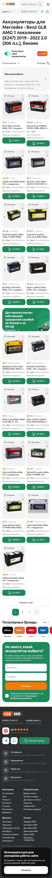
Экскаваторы (8, 837)
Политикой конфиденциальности (23, 697)
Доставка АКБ (30, 828)
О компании (8, 793)
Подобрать (26, 686)
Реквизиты (7, 809)
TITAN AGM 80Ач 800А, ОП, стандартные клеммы (13, 579)
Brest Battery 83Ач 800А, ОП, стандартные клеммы (13, 127)
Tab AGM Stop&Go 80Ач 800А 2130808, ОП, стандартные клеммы (38, 473)
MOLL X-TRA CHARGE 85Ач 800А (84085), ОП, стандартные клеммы (38, 420)
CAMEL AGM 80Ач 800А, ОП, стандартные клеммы (13, 183)
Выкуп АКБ (29, 834)
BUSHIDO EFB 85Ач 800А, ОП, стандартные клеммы (13, 288)
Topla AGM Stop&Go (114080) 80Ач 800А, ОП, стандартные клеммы (12, 526)
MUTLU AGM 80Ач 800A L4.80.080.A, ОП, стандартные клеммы (13, 420)
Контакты (6, 803)
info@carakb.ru (33, 720)
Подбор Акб (29, 806)
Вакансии (6, 812)
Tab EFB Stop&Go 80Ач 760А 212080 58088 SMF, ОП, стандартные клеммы (13, 235)
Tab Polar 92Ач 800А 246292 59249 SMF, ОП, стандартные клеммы (38, 183)
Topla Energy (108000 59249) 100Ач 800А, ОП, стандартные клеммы (38, 127)
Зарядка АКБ (30, 821)
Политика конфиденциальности (17, 846)
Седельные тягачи (11, 828)
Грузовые (6, 825)
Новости (6, 800)
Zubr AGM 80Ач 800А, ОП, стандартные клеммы (12, 473)
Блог (4, 796)
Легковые (7, 821)
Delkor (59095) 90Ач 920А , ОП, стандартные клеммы (38, 288)
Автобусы (7, 831)
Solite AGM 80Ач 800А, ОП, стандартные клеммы (37, 526)
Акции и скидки (31, 796)
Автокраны (7, 841)
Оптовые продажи (32, 809)
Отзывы (6, 806)
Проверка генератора (29, 838)
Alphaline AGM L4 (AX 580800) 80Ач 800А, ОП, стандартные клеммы (13, 367)
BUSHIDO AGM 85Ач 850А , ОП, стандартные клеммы (38, 367)
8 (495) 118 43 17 (29, 11)
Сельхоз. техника (10, 834)
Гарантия (28, 803)
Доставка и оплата (32, 800)
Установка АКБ (30, 825)
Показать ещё (26, 602)
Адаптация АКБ (31, 831)
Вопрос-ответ (30, 793)
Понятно (26, 870)
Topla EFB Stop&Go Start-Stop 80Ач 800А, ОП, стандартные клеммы (37, 235)
